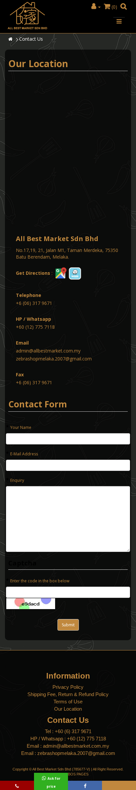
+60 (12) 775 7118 (35, 327)
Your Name (20, 427)
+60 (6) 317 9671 (73, 731)
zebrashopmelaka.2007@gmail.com (54, 358)
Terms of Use (68, 701)
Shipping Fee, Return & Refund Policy (68, 694)
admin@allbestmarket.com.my (48, 351)
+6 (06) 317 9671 (34, 303)
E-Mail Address (24, 454)
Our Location (68, 709)
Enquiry (17, 480)
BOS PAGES (78, 774)
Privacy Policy (68, 687)
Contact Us (31, 39)
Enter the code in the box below (39, 581)
